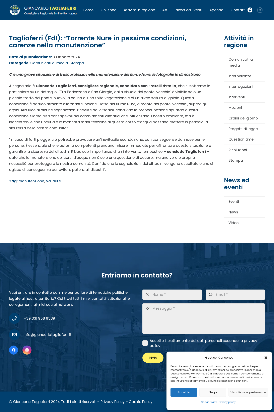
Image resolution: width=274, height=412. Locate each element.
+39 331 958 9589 (39, 318)
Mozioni (235, 107)
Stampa (235, 160)
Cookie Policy (209, 402)
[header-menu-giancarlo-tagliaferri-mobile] (43, 10)
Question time (241, 139)
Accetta (184, 392)
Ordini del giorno (243, 118)
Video (233, 222)
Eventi (233, 201)
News (233, 212)
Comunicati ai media (241, 62)
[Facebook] (250, 10)
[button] (266, 358)
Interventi (236, 97)
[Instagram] (260, 10)
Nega (213, 392)
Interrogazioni (240, 86)
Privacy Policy (112, 401)
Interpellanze (239, 76)
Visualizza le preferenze (248, 392)
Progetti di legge (243, 128)
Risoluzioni (237, 149)
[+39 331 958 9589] (16, 318)
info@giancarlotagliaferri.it (47, 334)
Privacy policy (227, 402)
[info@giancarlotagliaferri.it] (16, 334)
